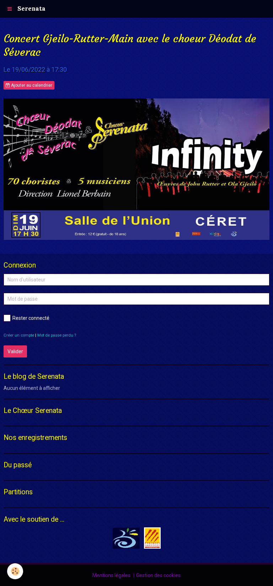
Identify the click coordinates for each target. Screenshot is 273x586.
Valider (15, 351)
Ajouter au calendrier (31, 85)
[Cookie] (15, 571)
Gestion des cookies (158, 575)
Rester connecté (30, 318)
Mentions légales (111, 575)
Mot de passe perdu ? (56, 335)
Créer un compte (19, 335)
